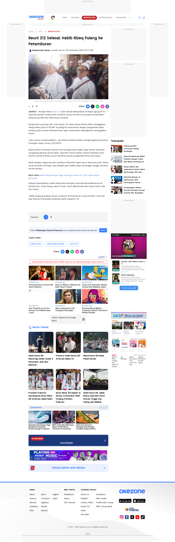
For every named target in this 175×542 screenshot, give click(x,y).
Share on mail (102, 106)
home (64, 17)
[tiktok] (143, 517)
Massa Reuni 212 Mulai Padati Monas (93, 357)
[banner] (68, 455)
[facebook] (127, 517)
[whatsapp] (98, 106)
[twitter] (132, 517)
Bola (32, 511)
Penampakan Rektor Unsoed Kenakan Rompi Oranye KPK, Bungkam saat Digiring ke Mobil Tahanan (134, 190)
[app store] (139, 500)
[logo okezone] (132, 491)
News (32, 494)
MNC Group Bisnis (104, 506)
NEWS (40, 31)
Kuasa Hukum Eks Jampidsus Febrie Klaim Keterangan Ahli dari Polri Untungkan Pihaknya (134, 170)
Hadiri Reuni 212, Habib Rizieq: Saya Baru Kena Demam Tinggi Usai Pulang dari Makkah (94, 397)
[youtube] (137, 517)
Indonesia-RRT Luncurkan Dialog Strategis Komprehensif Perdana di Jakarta (134, 149)
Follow (103, 230)
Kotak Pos (85, 506)
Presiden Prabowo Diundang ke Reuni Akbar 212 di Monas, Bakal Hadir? (40, 396)
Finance (33, 498)
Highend (44, 503)
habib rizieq (35, 244)
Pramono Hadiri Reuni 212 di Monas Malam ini (68, 357)
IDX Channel (69, 503)
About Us (85, 494)
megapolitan (89, 17)
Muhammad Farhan (41, 50)
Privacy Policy (87, 503)
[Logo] (53, 18)
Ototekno (45, 498)
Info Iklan (85, 514)
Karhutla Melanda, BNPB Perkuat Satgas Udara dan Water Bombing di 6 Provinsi (134, 159)
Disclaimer (100, 494)
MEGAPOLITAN (54, 31)
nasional (75, 17)
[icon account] (30, 50)
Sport (43, 494)
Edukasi (44, 511)
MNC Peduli (101, 498)
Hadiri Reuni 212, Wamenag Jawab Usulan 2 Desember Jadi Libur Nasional (40, 360)
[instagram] (122, 517)
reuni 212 (56, 112)
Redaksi (84, 498)
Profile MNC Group (104, 503)
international (105, 17)
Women (33, 503)
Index (55, 498)
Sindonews (69, 494)
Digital (55, 494)
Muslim (44, 506)
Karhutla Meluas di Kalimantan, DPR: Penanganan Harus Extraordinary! (132, 180)
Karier (83, 511)
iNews (67, 498)
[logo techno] (36, 18)
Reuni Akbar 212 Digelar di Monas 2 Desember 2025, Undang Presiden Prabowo (68, 397)
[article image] (116, 148)
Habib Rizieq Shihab (55, 244)
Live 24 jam (66, 442)
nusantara (121, 17)
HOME (30, 31)
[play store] (125, 500)
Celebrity (34, 506)
